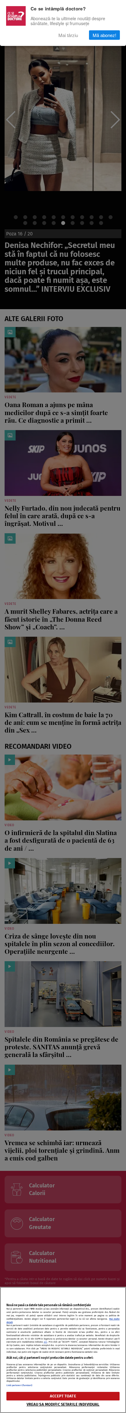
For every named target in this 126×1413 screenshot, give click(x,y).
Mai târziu (68, 35)
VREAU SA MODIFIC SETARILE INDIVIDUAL (63, 1404)
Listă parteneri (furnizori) (19, 1385)
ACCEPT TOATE (63, 1396)
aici (45, 1341)
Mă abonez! (104, 35)
